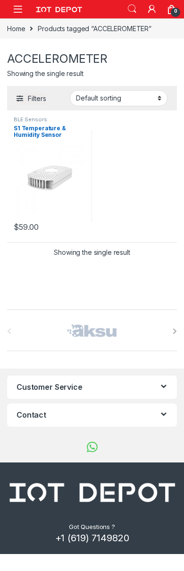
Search (132, 9)
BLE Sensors (30, 119)
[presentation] (175, 331)
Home (16, 29)
